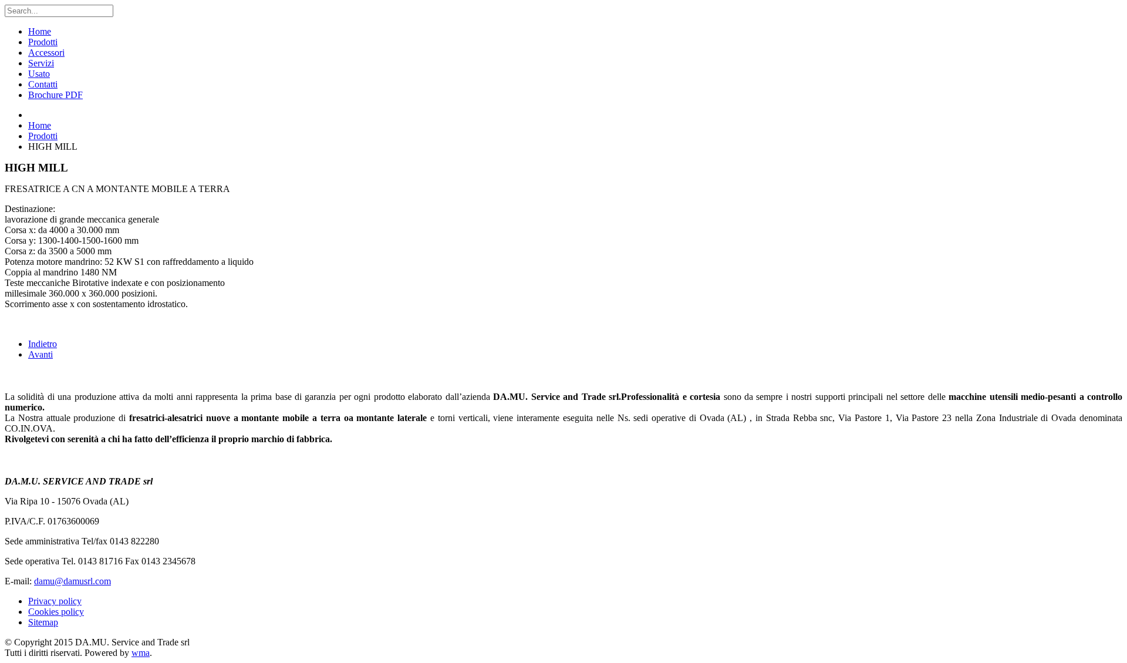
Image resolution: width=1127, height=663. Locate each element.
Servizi (41, 63)
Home (39, 31)
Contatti (43, 84)
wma (140, 653)
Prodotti (43, 42)
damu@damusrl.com (72, 581)
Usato (39, 74)
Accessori (46, 53)
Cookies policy (56, 612)
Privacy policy (55, 601)
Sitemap (43, 622)
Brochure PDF (55, 95)
